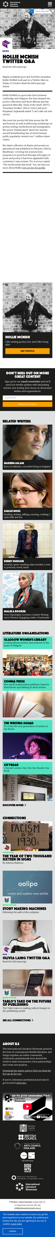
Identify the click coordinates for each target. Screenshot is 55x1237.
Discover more (13, 805)
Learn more (16, 1224)
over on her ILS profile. (34, 167)
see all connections (17, 1020)
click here (21, 1083)
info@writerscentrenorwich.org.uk (27, 1208)
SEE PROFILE (27, 351)
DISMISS (12, 1231)
